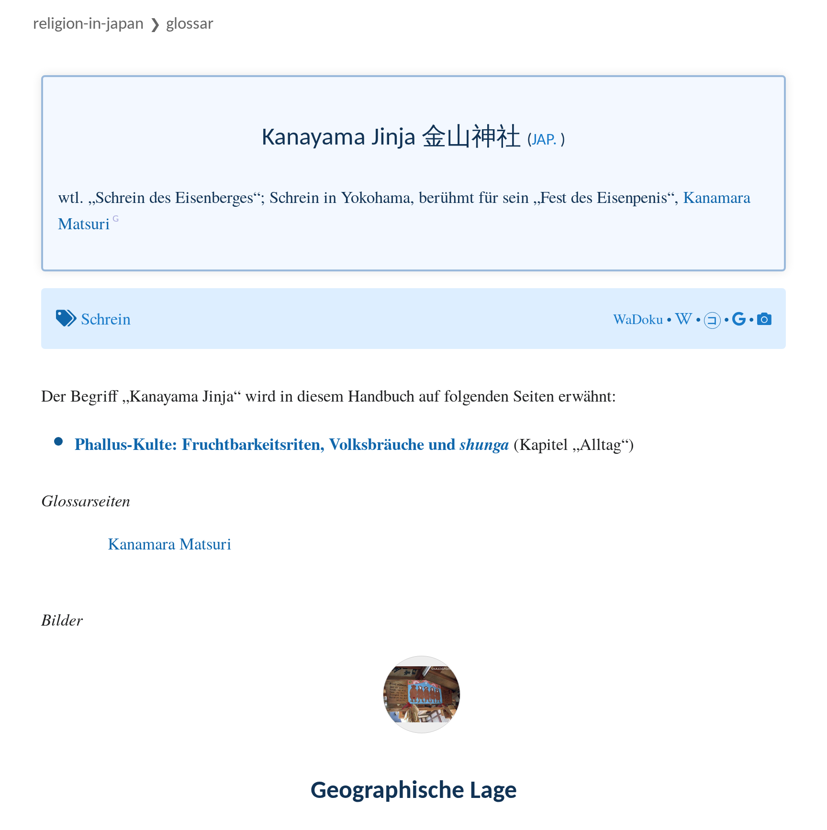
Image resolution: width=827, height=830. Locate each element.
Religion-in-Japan (88, 24)
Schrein (106, 318)
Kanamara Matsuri (170, 543)
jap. (544, 140)
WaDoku (638, 318)
